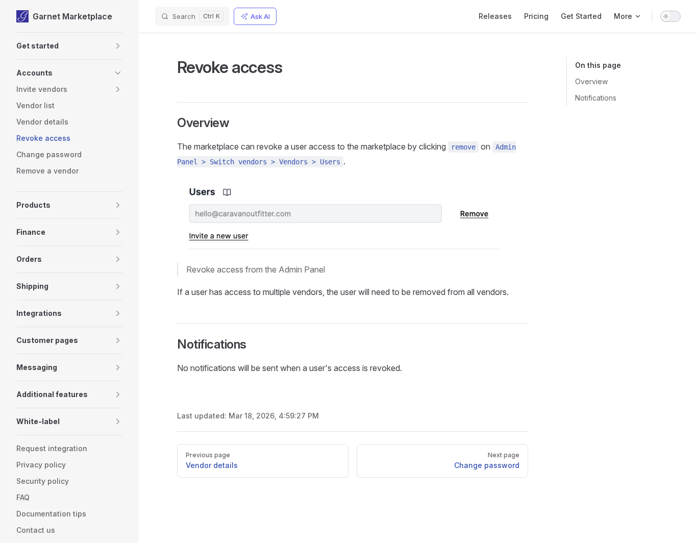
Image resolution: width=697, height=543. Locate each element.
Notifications (595, 97)
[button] (69, 46)
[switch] (670, 16)
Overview (591, 81)
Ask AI (260, 16)
